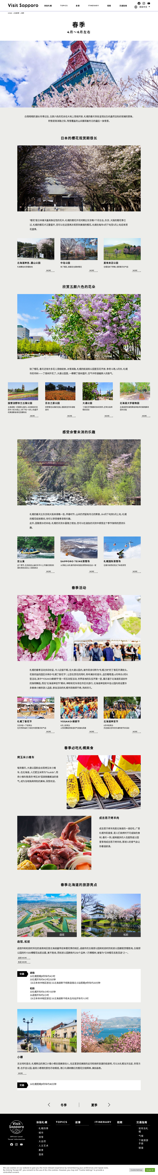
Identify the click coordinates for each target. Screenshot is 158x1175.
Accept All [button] (149, 1170)
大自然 (42, 1141)
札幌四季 (43, 1128)
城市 (41, 1132)
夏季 (94, 1105)
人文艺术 (43, 1145)
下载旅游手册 (143, 1142)
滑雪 (41, 1137)
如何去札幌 (143, 1130)
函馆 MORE (22, 958)
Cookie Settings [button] (136, 1170)
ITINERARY (93, 6)
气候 (141, 1136)
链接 (141, 1148)
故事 (78, 6)
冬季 (64, 1105)
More (48, 271)
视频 (109, 6)
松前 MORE (22, 962)
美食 (41, 1150)
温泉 (41, 1154)
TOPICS (64, 6)
